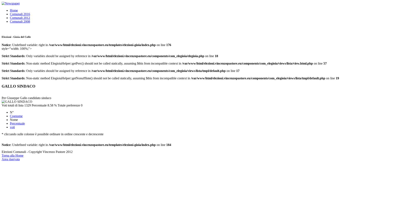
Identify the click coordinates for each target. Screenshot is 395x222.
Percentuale (17, 123)
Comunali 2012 (20, 18)
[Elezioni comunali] (11, 3)
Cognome (16, 116)
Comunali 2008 (20, 21)
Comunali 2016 (20, 14)
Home (14, 10)
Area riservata (11, 159)
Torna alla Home (12, 155)
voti (12, 127)
